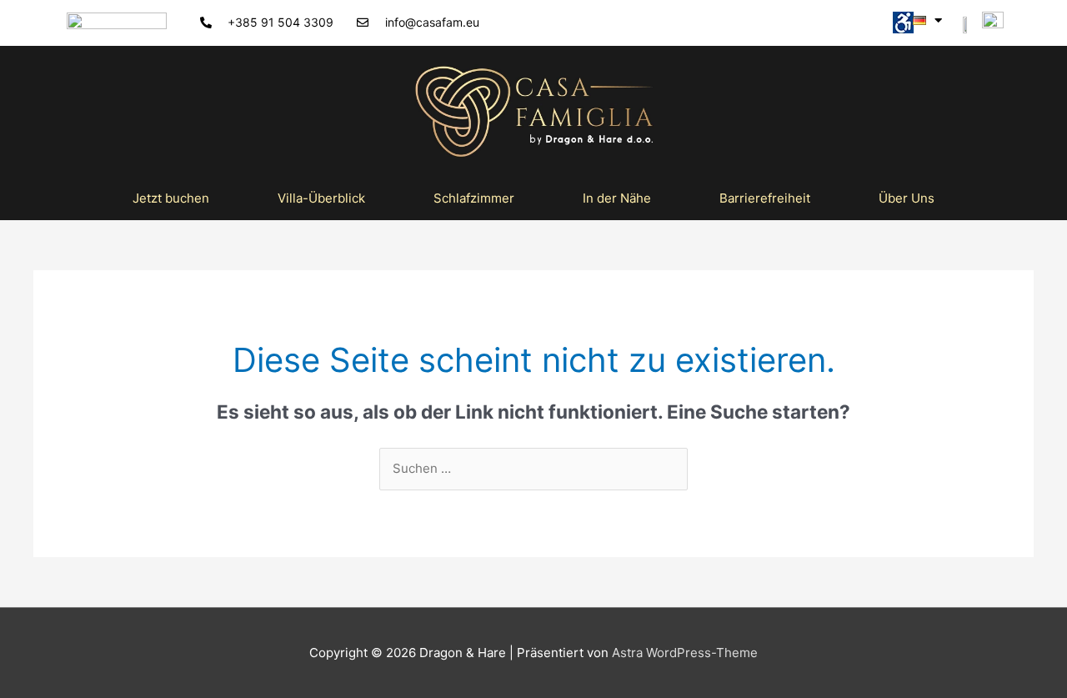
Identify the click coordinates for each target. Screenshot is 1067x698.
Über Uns (906, 198)
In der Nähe (617, 198)
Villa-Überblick (321, 198)
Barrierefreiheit (764, 198)
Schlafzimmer (473, 198)
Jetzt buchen (171, 198)
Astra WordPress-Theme (685, 652)
